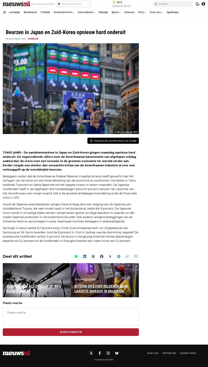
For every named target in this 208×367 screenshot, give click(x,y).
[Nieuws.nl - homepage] (16, 4)
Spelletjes (173, 12)
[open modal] (203, 4)
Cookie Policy (188, 353)
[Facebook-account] (100, 353)
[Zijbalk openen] (4, 12)
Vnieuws (129, 12)
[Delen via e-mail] (136, 256)
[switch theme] (198, 4)
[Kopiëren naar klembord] (127, 256)
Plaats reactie (71, 332)
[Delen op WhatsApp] (76, 256)
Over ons (155, 12)
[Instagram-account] (108, 353)
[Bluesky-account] (117, 353)
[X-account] (91, 353)
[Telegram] (119, 256)
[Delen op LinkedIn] (85, 256)
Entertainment (63, 12)
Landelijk (14, 12)
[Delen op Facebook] (102, 256)
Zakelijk (103, 12)
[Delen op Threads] (93, 256)
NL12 (141, 12)
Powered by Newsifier (104, 359)
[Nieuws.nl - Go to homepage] (16, 353)
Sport (115, 12)
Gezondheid (85, 12)
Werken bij (169, 353)
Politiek (45, 12)
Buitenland (30, 12)
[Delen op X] (110, 256)
